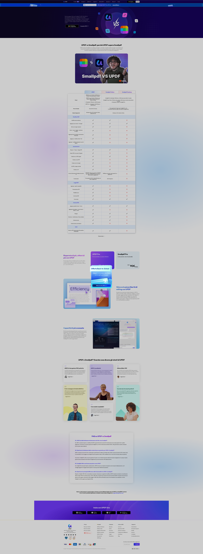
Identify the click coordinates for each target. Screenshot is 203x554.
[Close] (101, 290)
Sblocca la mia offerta (101, 285)
